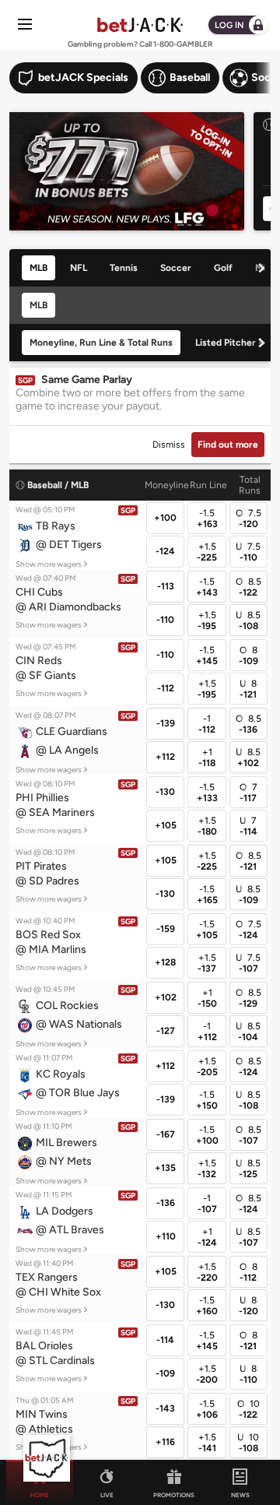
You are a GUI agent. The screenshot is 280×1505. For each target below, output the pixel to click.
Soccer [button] (175, 267)
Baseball (44, 485)
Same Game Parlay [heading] (86, 380)
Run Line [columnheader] (208, 485)
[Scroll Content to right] (263, 77)
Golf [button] (223, 267)
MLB (80, 485)
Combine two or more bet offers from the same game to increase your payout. (130, 400)
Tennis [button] (124, 267)
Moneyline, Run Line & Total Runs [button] (101, 342)
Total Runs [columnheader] (250, 485)
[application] (47, 1458)
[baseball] (21, 485)
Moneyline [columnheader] (166, 485)
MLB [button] (38, 267)
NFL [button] (78, 267)
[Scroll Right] (261, 268)
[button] (59, 536)
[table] (140, 964)
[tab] (42, 268)
